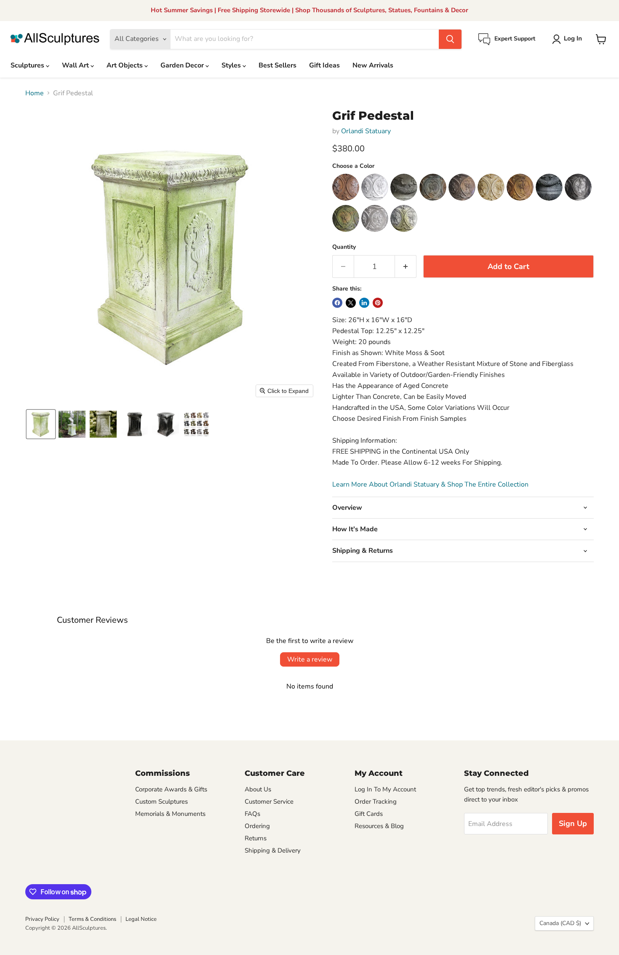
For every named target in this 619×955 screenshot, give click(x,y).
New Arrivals (372, 65)
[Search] (450, 39)
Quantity (344, 247)
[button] (568, 39)
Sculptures (28, 65)
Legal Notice (141, 919)
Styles (232, 65)
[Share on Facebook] (337, 303)
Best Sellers (277, 65)
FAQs (252, 814)
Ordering (257, 826)
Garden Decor (182, 65)
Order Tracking (376, 801)
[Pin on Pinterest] (378, 303)
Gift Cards (369, 814)
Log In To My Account (385, 789)
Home (34, 93)
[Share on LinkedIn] (364, 303)
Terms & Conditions (92, 919)
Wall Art (76, 65)
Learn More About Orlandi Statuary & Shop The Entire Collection (430, 484)
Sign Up (573, 823)
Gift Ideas (324, 65)
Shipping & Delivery (273, 850)
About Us (258, 789)
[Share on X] (351, 303)
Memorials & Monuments (170, 814)
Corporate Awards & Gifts (171, 789)
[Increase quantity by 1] (405, 266)
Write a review (309, 659)
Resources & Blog (379, 826)
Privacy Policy (42, 919)
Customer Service (269, 801)
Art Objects (125, 65)
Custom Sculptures (161, 801)
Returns (256, 838)
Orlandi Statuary (366, 131)
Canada (560, 923)
